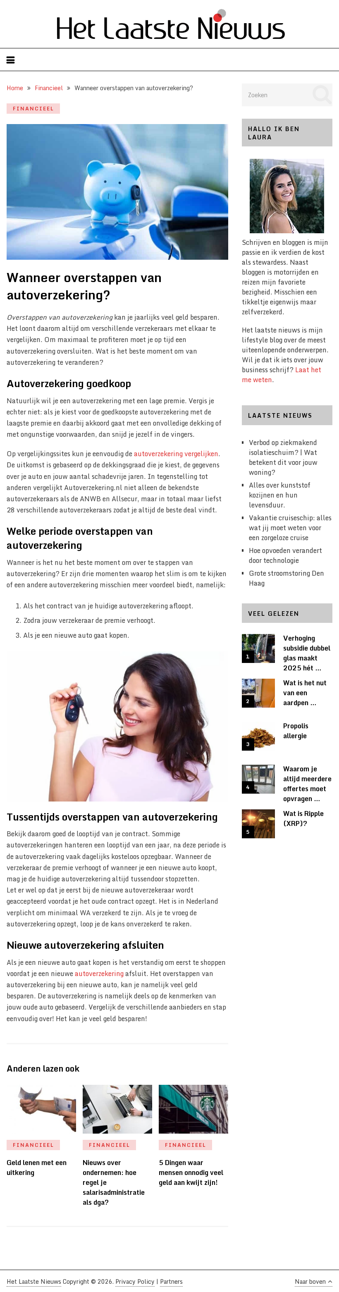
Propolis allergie (295, 731)
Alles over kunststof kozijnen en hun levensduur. (279, 495)
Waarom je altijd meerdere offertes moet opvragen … (307, 784)
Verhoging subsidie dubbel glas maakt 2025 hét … (306, 653)
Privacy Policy (135, 1281)
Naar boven (310, 1281)
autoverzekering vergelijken (176, 453)
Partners (171, 1281)
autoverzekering (99, 973)
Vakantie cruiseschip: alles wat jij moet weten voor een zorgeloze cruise (290, 527)
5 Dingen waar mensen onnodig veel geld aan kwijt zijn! (191, 1172)
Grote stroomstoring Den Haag (286, 578)
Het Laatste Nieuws (34, 1281)
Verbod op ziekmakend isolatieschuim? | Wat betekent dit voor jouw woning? (283, 457)
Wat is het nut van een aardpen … (305, 693)
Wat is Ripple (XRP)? (303, 818)
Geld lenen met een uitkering (37, 1167)
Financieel (33, 108)
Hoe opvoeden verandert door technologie (285, 555)
